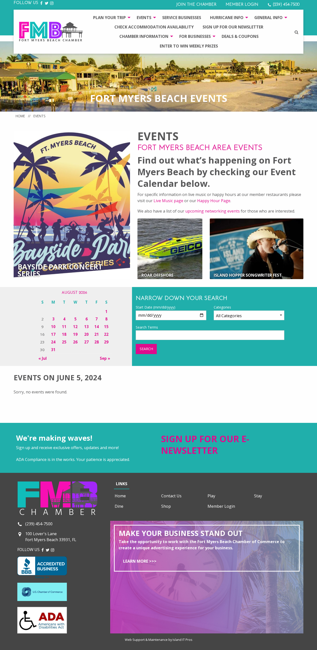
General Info (268, 17)
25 (64, 341)
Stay (258, 496)
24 (53, 341)
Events (144, 17)
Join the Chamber (196, 5)
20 (86, 334)
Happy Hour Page (213, 200)
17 (53, 334)
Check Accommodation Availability (154, 27)
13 (86, 326)
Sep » (105, 358)
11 (64, 326)
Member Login (242, 5)
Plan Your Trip (109, 17)
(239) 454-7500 (285, 5)
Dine (119, 506)
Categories (222, 307)
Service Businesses (181, 17)
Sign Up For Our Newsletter (233, 27)
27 (86, 341)
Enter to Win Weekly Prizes (189, 46)
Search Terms (147, 327)
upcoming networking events (212, 211)
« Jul (42, 358)
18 (64, 334)
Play (211, 496)
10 (53, 326)
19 (75, 334)
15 (106, 326)
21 (96, 334)
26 (75, 341)
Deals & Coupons (240, 36)
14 (96, 326)
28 (96, 341)
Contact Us (171, 496)
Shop (166, 506)
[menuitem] (110, 17)
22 (106, 334)
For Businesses (195, 36)
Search (146, 348)
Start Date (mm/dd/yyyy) (155, 307)
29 (106, 341)
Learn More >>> (140, 561)
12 (75, 326)
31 (53, 349)
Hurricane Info (226, 17)
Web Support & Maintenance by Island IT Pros (158, 639)
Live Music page (168, 200)
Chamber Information (143, 36)
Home (20, 116)
